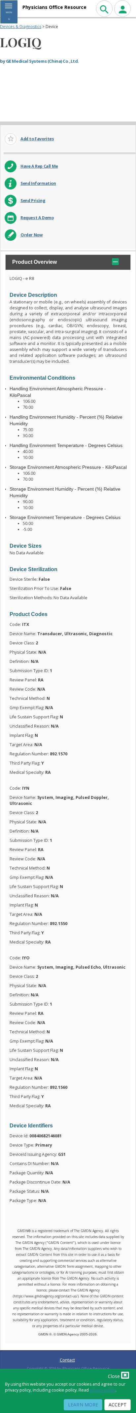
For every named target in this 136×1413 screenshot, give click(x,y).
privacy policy (103, 1390)
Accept (117, 1404)
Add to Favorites (37, 139)
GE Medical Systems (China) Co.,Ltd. (42, 61)
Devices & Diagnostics (20, 26)
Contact (67, 1360)
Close (114, 1376)
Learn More (83, 1404)
